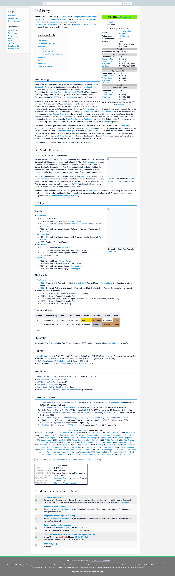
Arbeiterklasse (88, 109)
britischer (78, 19)
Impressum (77, 571)
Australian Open (108, 59)
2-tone (95, 190)
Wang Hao (100, 452)
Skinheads (45, 178)
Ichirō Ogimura (92, 440)
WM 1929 (54, 97)
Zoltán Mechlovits (63, 432)
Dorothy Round (46, 226)
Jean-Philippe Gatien (66, 449)
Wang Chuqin (125, 454)
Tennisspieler (40, 21)
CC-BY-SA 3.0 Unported (100, 560)
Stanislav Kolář (92, 435)
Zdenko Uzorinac (44, 356)
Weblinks (121, 104)
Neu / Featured (14, 21)
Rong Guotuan (69, 442)
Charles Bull (78, 283)
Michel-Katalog (114, 343)
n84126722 (78, 459)
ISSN (42, 422)
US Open (105, 66)
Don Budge (74, 268)
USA (83, 125)
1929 (42, 288)
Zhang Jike (114, 452)
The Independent (63, 361)
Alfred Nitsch (62, 537)
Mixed (108, 114)
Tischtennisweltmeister (78, 430)
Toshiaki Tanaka (111, 440)
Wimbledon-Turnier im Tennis (85, 24)
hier (22, 565)
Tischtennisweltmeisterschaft (46, 24)
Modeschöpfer (54, 21)
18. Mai (122, 36)
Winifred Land (106, 283)
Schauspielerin (126, 125)
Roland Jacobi (45, 432)
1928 (42, 283)
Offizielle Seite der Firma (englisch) (51, 379)
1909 (127, 36)
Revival (89, 190)
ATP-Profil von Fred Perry (47, 382)
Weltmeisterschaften (45, 279)
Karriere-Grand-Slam (61, 114)
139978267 (61, 459)
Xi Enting (99, 444)
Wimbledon (106, 63)
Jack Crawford (76, 221)
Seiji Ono (45, 447)
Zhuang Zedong (87, 442)
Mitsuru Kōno (130, 444)
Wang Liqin (71, 452)
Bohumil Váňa (130, 435)
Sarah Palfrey (65, 261)
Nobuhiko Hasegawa (48, 444)
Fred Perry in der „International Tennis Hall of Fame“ (57, 389)
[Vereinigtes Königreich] (120, 31)
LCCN (71, 459)
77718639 (94, 459)
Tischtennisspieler (89, 19)
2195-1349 (49, 422)
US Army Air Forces (92, 130)
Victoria (66, 483)
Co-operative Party (42, 87)
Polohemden (90, 162)
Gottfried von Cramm (78, 223)
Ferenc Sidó (76, 440)
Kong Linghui (85, 449)
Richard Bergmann (111, 435)
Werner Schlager (53, 452)
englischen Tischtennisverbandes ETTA (64, 92)
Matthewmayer (63, 527)
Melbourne (54, 19)
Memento (84, 402)
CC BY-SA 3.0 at (81, 537)
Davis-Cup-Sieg (72, 119)
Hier (31, 565)
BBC (103, 138)
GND (54, 459)
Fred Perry (46, 425)
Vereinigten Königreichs (62, 509)
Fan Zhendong (90, 454)
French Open (107, 61)
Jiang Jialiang (92, 447)
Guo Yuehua (60, 447)
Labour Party (90, 87)
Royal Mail (53, 343)
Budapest (71, 97)
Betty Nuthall (65, 247)
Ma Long (49, 454)
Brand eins (83, 363)
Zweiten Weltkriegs (66, 130)
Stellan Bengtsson (83, 444)
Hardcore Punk (57, 195)
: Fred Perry (46, 376)
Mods (82, 176)
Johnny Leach (106, 437)
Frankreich (88, 119)
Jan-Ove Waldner (126, 447)
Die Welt (109, 412)
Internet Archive (117, 402)
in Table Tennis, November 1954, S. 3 (60, 402)
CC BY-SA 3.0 (81, 527)
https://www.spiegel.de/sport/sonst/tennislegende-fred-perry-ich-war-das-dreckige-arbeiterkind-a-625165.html (84, 417)
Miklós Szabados (113, 432)
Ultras (71, 195)
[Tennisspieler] (125, 16)
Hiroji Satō (62, 440)
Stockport (76, 16)
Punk (66, 195)
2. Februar (40, 19)
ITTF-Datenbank (74, 425)
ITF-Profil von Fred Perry (47, 384)
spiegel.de (60, 422)
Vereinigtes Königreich (125, 32)
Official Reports (123, 502)
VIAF (88, 459)
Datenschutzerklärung (93, 571)
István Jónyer (114, 444)
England (66, 478)
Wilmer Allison (76, 266)
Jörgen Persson (46, 449)
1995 (46, 19)
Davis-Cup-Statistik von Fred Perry (51, 387)
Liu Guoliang (120, 449)
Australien (63, 19)
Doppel (84, 114)
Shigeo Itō (66, 444)
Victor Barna (95, 432)
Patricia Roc (63, 135)
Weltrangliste (107, 121)
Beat (76, 195)
